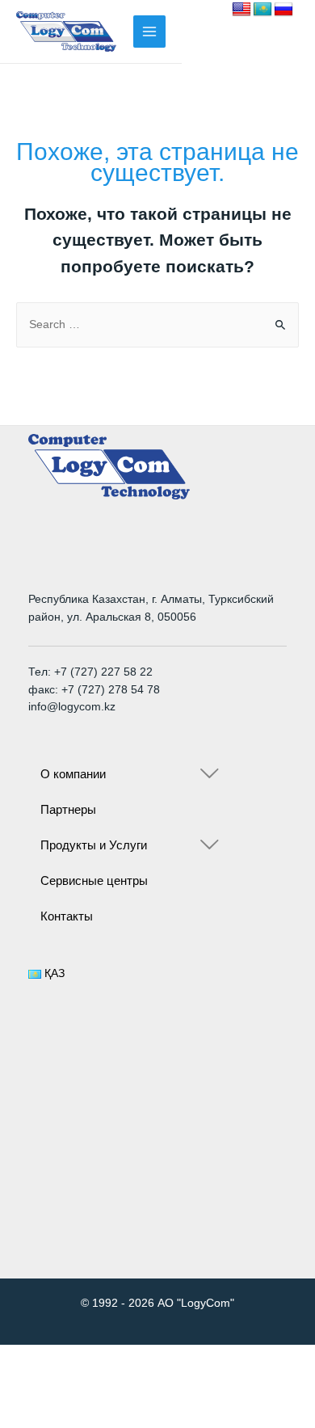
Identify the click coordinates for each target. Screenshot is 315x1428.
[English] (241, 10)
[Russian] (283, 10)
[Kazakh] (262, 10)
